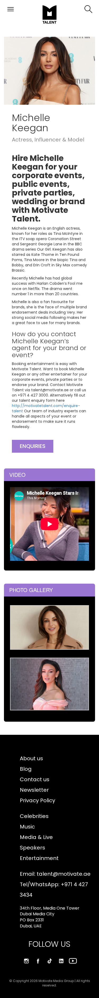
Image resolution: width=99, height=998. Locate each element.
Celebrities (34, 816)
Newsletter (34, 790)
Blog (26, 769)
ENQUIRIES (32, 446)
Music (27, 826)
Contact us (34, 779)
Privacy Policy (37, 800)
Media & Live (36, 837)
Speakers (32, 847)
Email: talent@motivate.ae (55, 874)
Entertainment (39, 858)
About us (31, 758)
